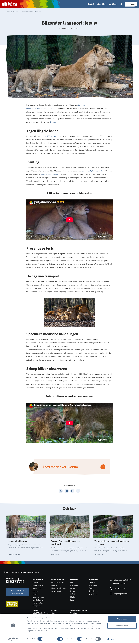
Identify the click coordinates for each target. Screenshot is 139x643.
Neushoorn (93, 591)
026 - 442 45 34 (119, 588)
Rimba (72, 597)
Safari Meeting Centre (40, 613)
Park (72, 600)
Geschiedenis (56, 591)
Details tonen (109, 639)
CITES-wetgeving (51, 136)
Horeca (54, 585)
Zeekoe (92, 582)
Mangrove (74, 585)
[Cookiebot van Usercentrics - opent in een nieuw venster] (13, 639)
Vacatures (74, 613)
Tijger (91, 588)
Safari (72, 594)
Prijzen (35, 591)
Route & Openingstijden (97, 4)
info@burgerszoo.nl (120, 593)
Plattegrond (36, 606)
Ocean (72, 588)
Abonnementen (38, 597)
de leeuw (53, 122)
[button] (112, 4)
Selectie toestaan (122, 626)
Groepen (54, 613)
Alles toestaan (122, 619)
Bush (72, 582)
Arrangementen (38, 588)
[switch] (60, 639)
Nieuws (14, 572)
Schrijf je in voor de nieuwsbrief (17, 592)
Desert (73, 591)
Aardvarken (93, 585)
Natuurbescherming (58, 588)
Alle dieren (93, 594)
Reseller (35, 594)
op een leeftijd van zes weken (93, 171)
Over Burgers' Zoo (58, 582)
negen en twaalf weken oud (50, 174)
